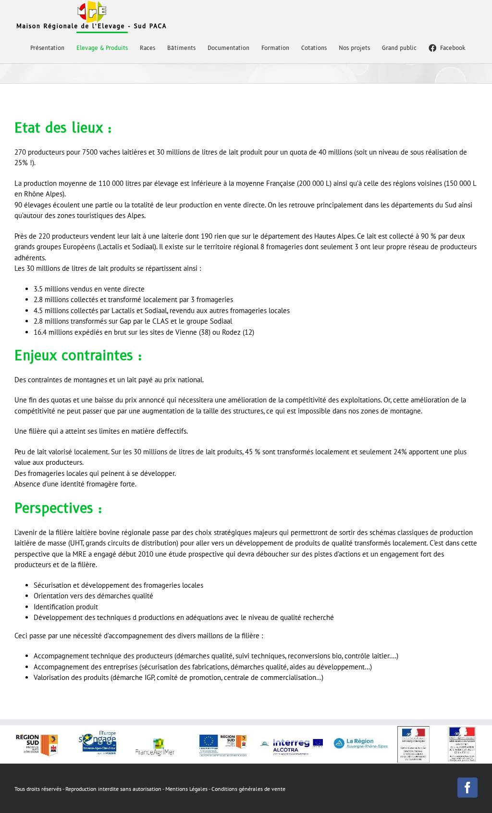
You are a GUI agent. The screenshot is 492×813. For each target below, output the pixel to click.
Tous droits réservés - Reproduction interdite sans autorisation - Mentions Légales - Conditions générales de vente (149, 788)
